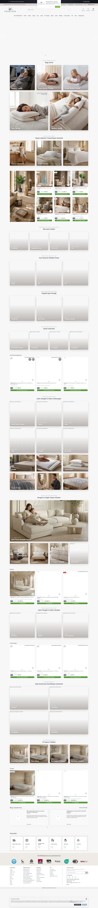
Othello (38, 383)
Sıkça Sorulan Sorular (27, 883)
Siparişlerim (52, 875)
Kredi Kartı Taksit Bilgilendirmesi (29, 880)
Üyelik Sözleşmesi (26, 869)
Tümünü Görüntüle (83, 808)
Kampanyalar (81, 15)
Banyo (52, 15)
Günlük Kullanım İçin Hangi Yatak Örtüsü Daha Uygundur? (76, 812)
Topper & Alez (12, 872)
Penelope (65, 383)
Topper (34, 15)
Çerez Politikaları (26, 875)
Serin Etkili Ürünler (18, 15)
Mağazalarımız (92, 4)
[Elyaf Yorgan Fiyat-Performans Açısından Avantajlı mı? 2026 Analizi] (18, 818)
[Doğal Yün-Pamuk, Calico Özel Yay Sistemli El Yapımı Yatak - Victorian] (75, 783)
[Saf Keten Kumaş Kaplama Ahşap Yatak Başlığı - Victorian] (49, 584)
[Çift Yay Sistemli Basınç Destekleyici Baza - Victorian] (22, 584)
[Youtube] (75, 877)
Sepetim (51, 873)
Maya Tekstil (39, 869)
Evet (57, 6)
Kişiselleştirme (71, 4)
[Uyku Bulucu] (63, 4)
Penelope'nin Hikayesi (40, 875)
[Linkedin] (72, 877)
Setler (11, 881)
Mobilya (60, 15)
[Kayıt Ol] (86, 873)
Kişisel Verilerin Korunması (28, 876)
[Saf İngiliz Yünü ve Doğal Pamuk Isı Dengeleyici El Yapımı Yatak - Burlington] (49, 783)
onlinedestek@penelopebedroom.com (73, 883)
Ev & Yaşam (46, 15)
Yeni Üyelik (52, 869)
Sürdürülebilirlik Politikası (27, 879)
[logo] (10, 10)
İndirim (11, 884)
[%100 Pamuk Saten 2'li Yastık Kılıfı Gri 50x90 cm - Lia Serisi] (75, 369)
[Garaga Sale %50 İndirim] (49, 37)
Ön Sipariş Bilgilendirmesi (27, 881)
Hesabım (51, 872)
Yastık (25, 15)
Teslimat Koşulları (26, 872)
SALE (76, 15)
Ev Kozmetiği (67, 15)
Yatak (41, 15)
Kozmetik (11, 879)
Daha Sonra (51, 6)
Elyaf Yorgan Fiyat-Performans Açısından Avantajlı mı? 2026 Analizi (35, 812)
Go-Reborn (38, 879)
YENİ (72, 15)
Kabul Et (84, 904)
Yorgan (29, 15)
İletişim (38, 876)
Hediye (11, 883)
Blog (85, 4)
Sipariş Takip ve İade (79, 4)
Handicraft (38, 880)
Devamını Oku (29, 824)
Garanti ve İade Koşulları (27, 873)
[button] (44, 55)
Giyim (56, 15)
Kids (10, 880)
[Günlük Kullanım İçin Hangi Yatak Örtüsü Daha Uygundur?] (58, 818)
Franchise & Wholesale (41, 877)
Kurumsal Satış (39, 881)
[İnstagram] (69, 877)
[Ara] (29, 10)
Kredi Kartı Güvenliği (26, 877)
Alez (38, 15)
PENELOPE (39, 214)
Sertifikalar (38, 872)
